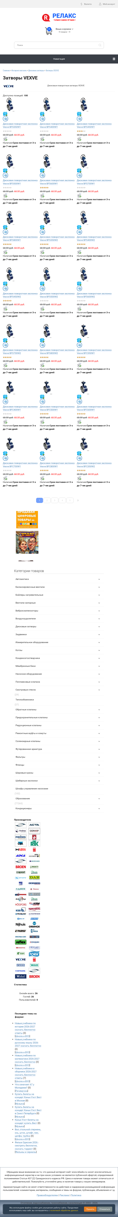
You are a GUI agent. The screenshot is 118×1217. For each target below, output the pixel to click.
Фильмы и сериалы (25, 1152)
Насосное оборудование (29, 674)
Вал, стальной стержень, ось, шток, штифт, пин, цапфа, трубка (28, 1132)
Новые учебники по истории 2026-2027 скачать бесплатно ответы (25, 1028)
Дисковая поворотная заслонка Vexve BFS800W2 (57, 352)
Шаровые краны (24, 772)
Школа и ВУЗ (22, 1036)
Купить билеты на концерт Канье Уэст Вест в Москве (28, 1097)
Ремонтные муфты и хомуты (31, 733)
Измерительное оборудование (32, 642)
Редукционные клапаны (28, 725)
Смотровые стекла (26, 689)
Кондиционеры (24, 808)
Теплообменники (25, 699)
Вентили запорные (26, 602)
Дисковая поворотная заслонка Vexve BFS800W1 (20, 238)
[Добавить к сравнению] (5, 118)
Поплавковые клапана (28, 681)
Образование (23, 798)
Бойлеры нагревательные (29, 594)
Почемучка (21, 1091)
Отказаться (104, 1209)
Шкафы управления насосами (32, 788)
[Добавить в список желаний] (5, 114)
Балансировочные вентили (30, 587)
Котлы (19, 650)
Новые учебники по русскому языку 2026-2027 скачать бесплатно (28, 1042)
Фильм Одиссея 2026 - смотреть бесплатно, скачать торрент (27, 1145)
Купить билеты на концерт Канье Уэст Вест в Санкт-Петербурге (28, 1110)
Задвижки (21, 634)
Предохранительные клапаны (32, 717)
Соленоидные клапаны (28, 741)
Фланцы (20, 764)
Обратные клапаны (26, 709)
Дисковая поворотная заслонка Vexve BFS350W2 (57, 238)
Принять (90, 1209)
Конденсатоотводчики (28, 658)
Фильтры (20, 757)
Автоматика (22, 579)
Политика (76, 1195)
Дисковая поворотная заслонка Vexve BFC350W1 (94, 352)
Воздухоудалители (26, 618)
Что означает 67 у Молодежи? (24, 1086)
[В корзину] (5, 139)
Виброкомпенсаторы (27, 610)
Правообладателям (47, 1195)
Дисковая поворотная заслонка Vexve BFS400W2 (94, 238)
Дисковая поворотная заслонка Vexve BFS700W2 (20, 352)
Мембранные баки (26, 666)
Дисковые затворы (26, 626)
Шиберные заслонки (27, 780)
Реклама (64, 1195)
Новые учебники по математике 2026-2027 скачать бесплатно (27, 1058)
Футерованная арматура (29, 749)
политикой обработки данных (64, 1210)
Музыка (19, 1103)
